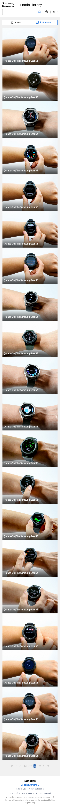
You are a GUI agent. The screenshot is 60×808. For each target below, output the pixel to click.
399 (34, 766)
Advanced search (47, 12)
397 (25, 766)
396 (21, 766)
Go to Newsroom (29, 785)
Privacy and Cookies (36, 789)
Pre (16, 766)
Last (48, 766)
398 (30, 766)
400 (39, 766)
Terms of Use (21, 789)
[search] (39, 12)
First (12, 766)
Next (43, 766)
